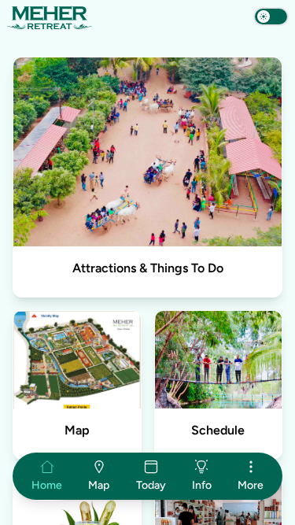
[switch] (271, 16)
